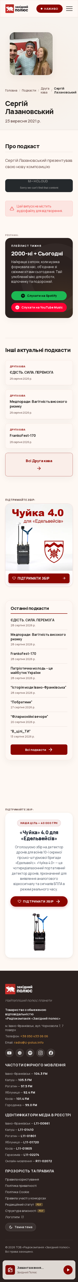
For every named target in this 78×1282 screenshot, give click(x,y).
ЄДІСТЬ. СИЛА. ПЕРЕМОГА (32, 620)
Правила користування (22, 1179)
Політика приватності (21, 1186)
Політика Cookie (17, 1192)
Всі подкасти (39, 750)
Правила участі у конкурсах (25, 1198)
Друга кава (45, 90)
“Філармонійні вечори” (29, 717)
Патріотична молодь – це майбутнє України (32, 670)
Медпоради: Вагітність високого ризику (38, 637)
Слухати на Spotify (42, 296)
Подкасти (29, 90)
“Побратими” (21, 702)
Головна (11, 90)
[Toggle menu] (69, 8)
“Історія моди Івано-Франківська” (38, 687)
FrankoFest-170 (23, 654)
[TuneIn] (20, 1053)
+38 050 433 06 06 (34, 1036)
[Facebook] (51, 1053)
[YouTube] (9, 1053)
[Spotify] (30, 1053)
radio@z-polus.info (29, 1042)
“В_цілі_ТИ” (21, 731)
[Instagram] (40, 1053)
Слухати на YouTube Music (42, 307)
